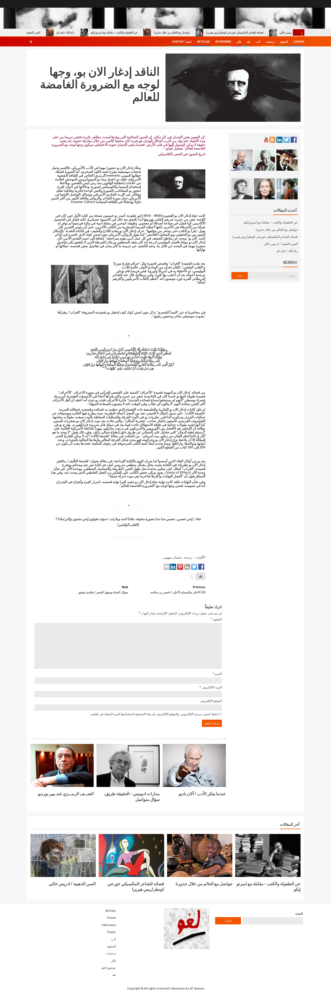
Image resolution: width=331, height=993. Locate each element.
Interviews (223, 41)
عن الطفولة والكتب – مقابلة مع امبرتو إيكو (132, 32)
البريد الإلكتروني (211, 687)
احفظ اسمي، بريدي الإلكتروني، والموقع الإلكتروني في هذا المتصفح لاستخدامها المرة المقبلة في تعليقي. (154, 714)
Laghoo (298, 41)
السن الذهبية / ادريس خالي (43, 32)
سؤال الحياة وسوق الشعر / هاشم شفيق (103, 589)
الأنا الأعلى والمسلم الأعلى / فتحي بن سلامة (177, 589)
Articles (203, 41)
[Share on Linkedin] (173, 567)
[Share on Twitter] (194, 567)
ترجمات (270, 41)
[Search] (31, 41)
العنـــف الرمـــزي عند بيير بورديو (66, 793)
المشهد (284, 41)
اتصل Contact (181, 41)
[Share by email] (167, 567)
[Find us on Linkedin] (279, 140)
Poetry (111, 932)
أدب (258, 41)
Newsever (178, 988)
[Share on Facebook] (201, 567)
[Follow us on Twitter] (286, 140)
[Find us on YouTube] (266, 140)
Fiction (111, 918)
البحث (299, 913)
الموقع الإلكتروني (211, 701)
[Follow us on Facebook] (294, 140)
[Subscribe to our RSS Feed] (272, 140)
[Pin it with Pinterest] (180, 567)
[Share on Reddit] (187, 567)
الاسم (217, 674)
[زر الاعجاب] (200, 576)
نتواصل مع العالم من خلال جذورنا (190, 32)
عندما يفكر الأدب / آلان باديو (202, 793)
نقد (248, 41)
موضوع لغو (109, 967)
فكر (239, 41)
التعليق (216, 619)
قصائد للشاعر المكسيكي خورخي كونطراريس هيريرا (252, 32)
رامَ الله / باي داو (83, 32)
